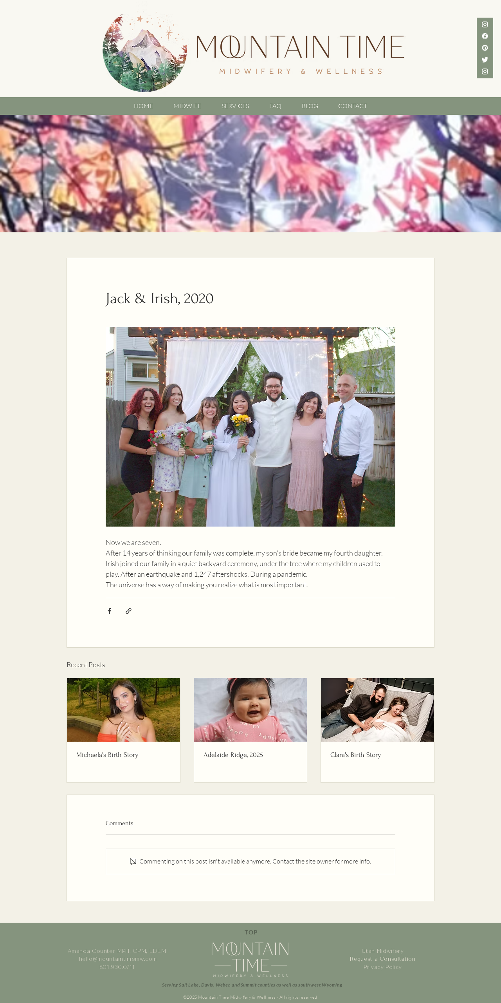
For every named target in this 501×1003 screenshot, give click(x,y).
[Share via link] (128, 611)
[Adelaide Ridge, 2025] (250, 710)
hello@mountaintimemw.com (118, 959)
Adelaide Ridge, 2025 (233, 755)
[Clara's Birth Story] (377, 710)
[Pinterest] (485, 48)
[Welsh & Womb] (485, 24)
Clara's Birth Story (355, 755)
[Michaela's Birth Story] (123, 710)
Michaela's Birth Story (107, 755)
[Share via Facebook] (109, 611)
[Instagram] (485, 71)
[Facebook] (485, 36)
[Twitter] (485, 59)
